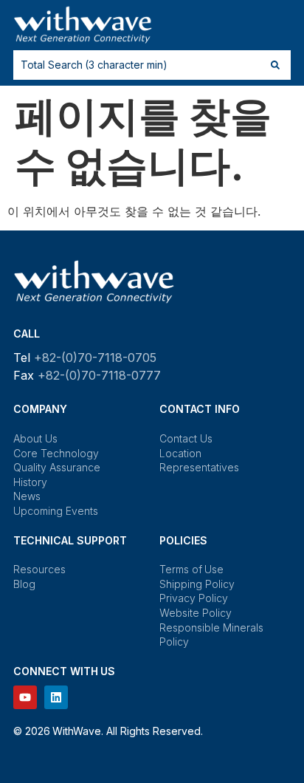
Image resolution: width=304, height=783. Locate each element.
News (27, 496)
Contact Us (186, 438)
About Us (35, 438)
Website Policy (195, 612)
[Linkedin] (56, 697)
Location (180, 453)
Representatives (199, 467)
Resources (39, 569)
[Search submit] (275, 65)
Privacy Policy (193, 598)
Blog (24, 584)
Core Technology (56, 453)
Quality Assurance (56, 467)
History (30, 482)
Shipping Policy (197, 584)
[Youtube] (25, 697)
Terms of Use (191, 569)
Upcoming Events (55, 511)
